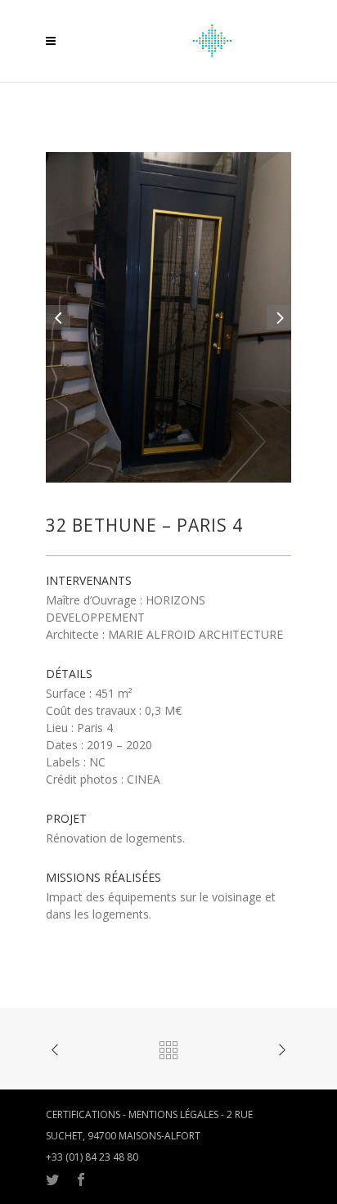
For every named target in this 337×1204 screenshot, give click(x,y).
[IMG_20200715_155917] (168, 316)
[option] (168, 317)
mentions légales (173, 1114)
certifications (83, 1114)
